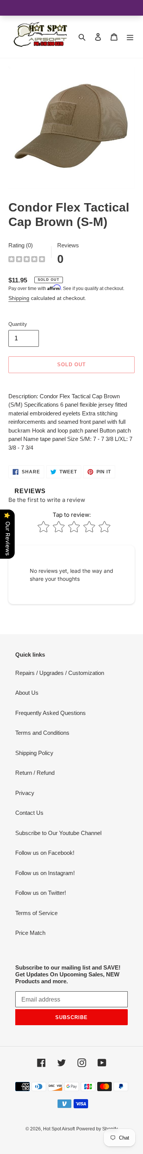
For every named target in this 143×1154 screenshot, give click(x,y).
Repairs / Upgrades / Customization (59, 673)
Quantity (17, 324)
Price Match (30, 933)
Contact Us (29, 812)
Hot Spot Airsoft (59, 1129)
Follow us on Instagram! (45, 873)
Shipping (18, 298)
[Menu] (130, 37)
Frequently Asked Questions (50, 713)
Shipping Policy (34, 753)
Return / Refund (35, 772)
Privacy (24, 793)
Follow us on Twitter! (40, 893)
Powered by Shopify (97, 1129)
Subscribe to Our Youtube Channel (58, 833)
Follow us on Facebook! (44, 852)
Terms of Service (36, 913)
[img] (26, 260)
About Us (27, 692)
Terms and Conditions (42, 732)
